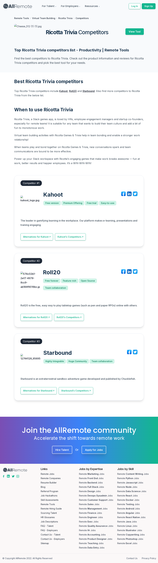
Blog (43, 487)
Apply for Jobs (94, 449)
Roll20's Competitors (68, 317)
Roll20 (73, 91)
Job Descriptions (49, 521)
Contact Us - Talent (50, 534)
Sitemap (45, 543)
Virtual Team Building (43, 18)
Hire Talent (62, 449)
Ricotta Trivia (65, 18)
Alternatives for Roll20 (35, 317)
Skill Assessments (49, 500)
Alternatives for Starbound (37, 390)
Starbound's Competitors (75, 390)
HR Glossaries (48, 517)
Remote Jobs (47, 474)
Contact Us (131, 558)
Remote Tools (21, 18)
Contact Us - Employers (53, 539)
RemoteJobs (91, 474)
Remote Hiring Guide (51, 508)
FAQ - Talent (47, 526)
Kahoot (63, 91)
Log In (134, 6)
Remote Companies (51, 478)
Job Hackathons (49, 495)
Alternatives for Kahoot (36, 236)
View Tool (135, 31)
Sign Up (148, 6)
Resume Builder (49, 482)
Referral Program (49, 491)
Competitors (82, 18)
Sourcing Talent (49, 513)
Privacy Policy (149, 558)
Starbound (89, 91)
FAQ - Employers (49, 530)
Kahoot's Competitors (69, 236)
